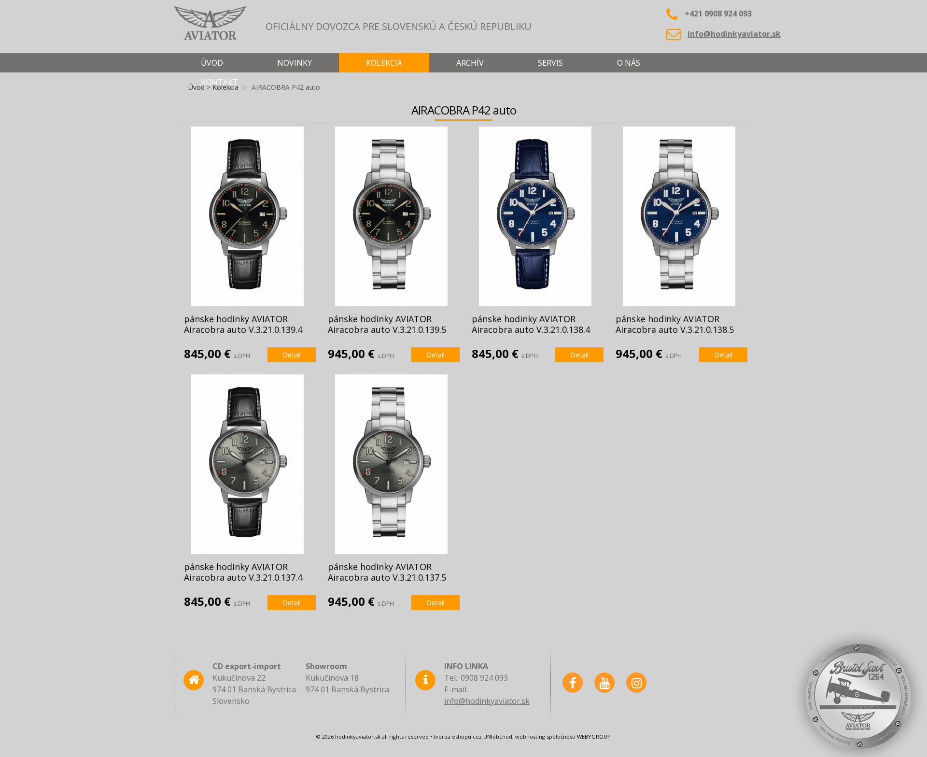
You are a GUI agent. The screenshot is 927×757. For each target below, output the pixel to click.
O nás (628, 62)
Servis (550, 62)
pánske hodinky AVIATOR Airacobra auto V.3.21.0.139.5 (387, 324)
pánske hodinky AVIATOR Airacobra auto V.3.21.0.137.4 (243, 572)
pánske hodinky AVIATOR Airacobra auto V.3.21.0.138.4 (531, 324)
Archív (470, 62)
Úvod (212, 62)
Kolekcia (384, 62)
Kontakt (219, 82)
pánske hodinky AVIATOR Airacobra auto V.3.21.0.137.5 (387, 572)
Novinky (294, 62)
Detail (291, 354)
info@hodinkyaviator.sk (734, 34)
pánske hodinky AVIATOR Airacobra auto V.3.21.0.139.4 (243, 324)
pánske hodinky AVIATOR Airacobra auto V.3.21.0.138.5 (675, 324)
